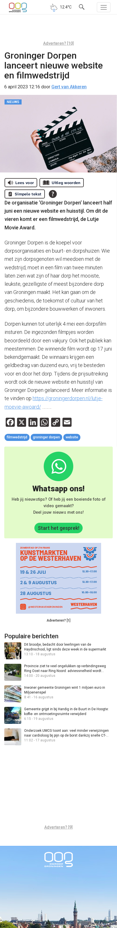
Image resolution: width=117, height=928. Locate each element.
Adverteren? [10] (58, 43)
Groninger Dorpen (46, 437)
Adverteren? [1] (58, 620)
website (72, 437)
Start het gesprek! (58, 528)
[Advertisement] (58, 30)
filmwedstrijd (17, 437)
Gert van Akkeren (69, 86)
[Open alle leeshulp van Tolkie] (53, 194)
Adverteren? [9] (58, 827)
